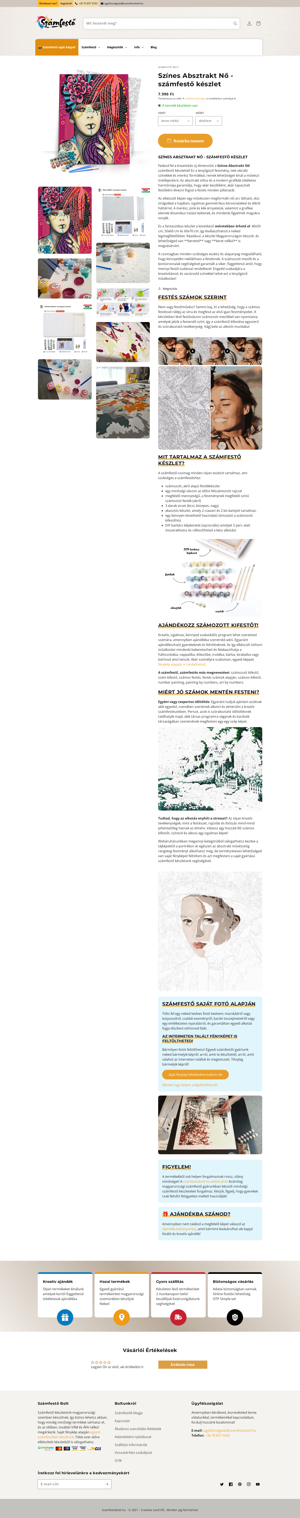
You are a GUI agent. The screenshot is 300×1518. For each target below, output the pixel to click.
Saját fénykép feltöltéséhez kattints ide (195, 1074)
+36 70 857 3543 (88, 3)
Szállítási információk (131, 1445)
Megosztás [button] (170, 289)
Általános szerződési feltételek (138, 1429)
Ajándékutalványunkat (179, 1229)
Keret (162, 113)
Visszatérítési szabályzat (133, 1452)
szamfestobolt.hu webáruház (205, 1181)
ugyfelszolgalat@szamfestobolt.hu (123, 3)
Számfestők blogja (129, 1413)
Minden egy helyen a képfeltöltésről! (190, 1085)
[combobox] (161, 23)
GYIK (118, 1460)
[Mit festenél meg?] (235, 23)
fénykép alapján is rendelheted (181, 664)
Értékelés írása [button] (183, 1364)
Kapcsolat (122, 1421)
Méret (200, 113)
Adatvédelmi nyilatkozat (133, 1437)
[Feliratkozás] (106, 1484)
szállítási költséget (195, 98)
